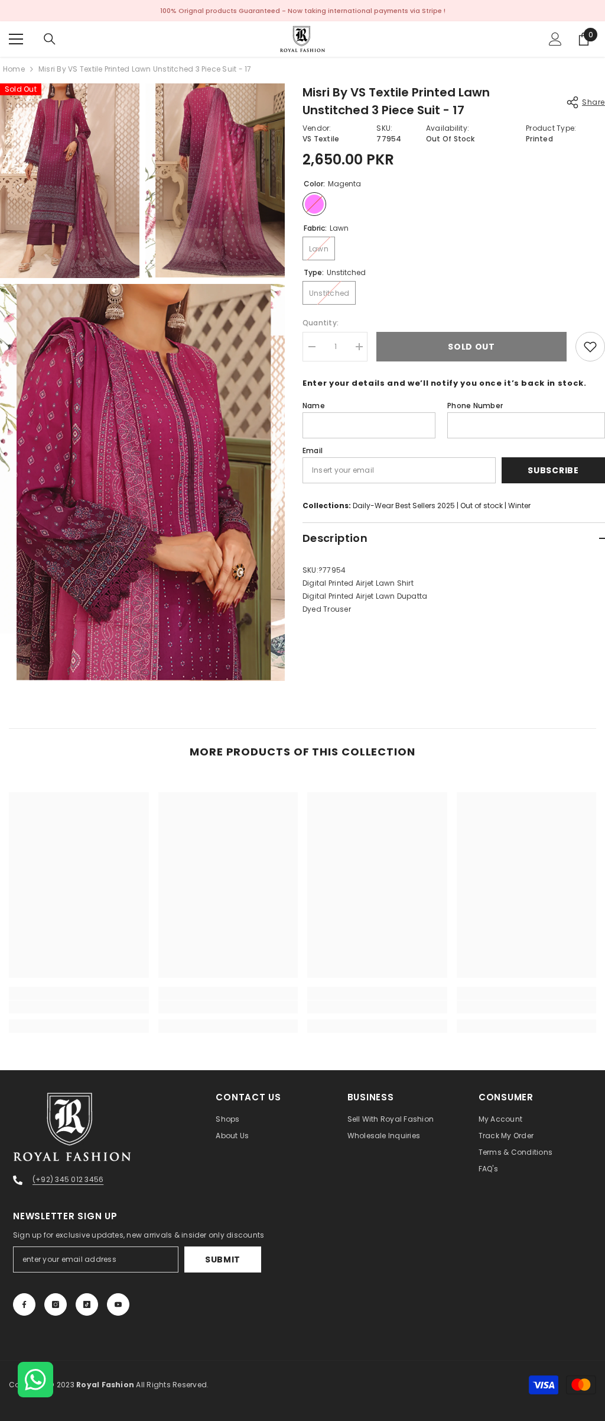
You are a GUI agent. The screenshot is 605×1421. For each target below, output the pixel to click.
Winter (519, 505)
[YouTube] (118, 1304)
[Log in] (555, 39)
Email (312, 450)
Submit (222, 1259)
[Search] (50, 39)
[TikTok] (87, 1304)
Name (313, 406)
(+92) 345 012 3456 (67, 1179)
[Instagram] (55, 1304)
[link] (79, 1006)
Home (14, 69)
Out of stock (481, 505)
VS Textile (320, 139)
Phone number (475, 406)
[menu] (16, 39)
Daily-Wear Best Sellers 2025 (404, 505)
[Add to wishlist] (590, 346)
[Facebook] (24, 1304)
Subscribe (553, 470)
